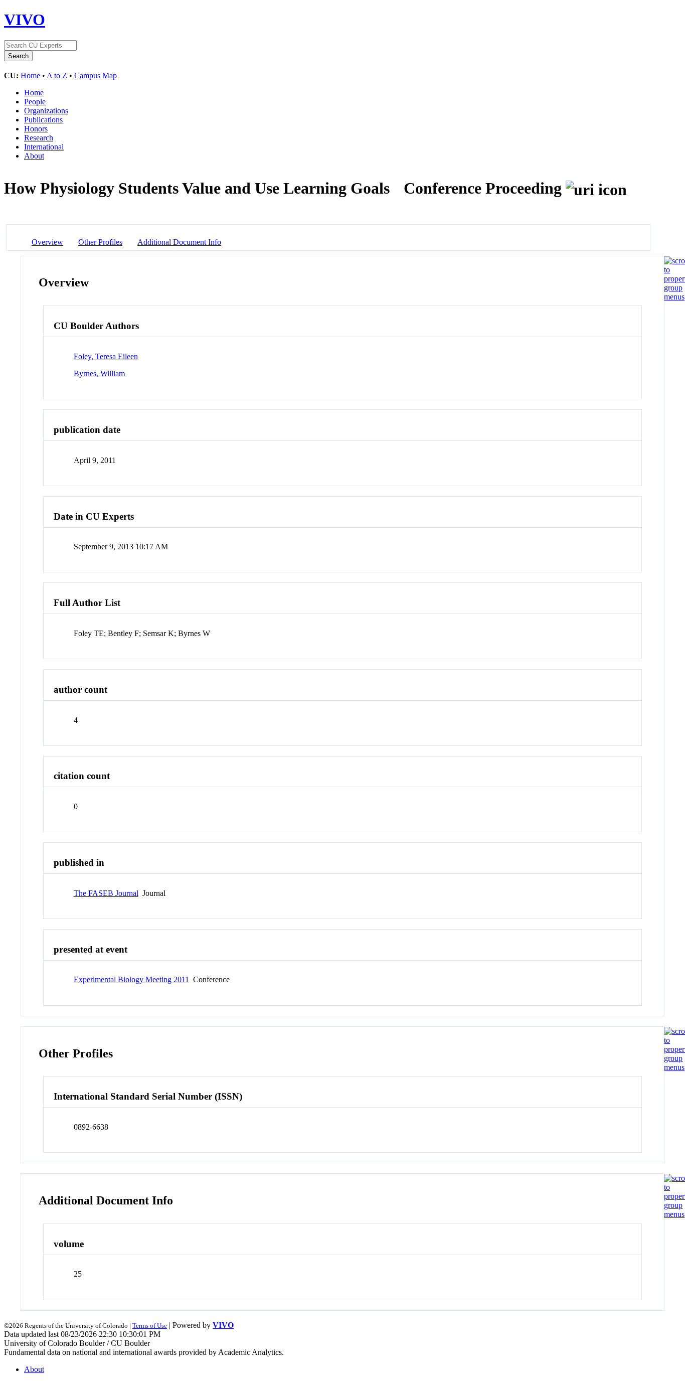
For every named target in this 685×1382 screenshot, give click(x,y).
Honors (36, 128)
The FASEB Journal (106, 893)
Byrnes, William (99, 373)
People (35, 101)
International (44, 146)
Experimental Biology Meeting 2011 (131, 979)
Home (30, 75)
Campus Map (95, 75)
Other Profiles (100, 242)
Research (38, 137)
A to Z (57, 75)
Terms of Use (149, 1325)
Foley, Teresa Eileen (106, 356)
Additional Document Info (179, 242)
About (34, 155)
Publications (43, 119)
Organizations (46, 110)
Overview (47, 242)
